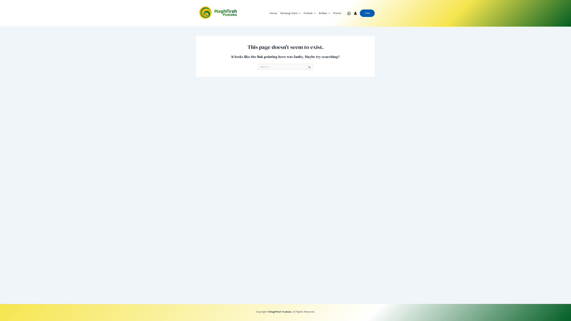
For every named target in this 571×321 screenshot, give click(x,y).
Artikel (323, 13)
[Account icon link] (355, 13)
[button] (299, 13)
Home (273, 13)
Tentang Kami (289, 13)
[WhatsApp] (349, 13)
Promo (337, 13)
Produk (308, 13)
